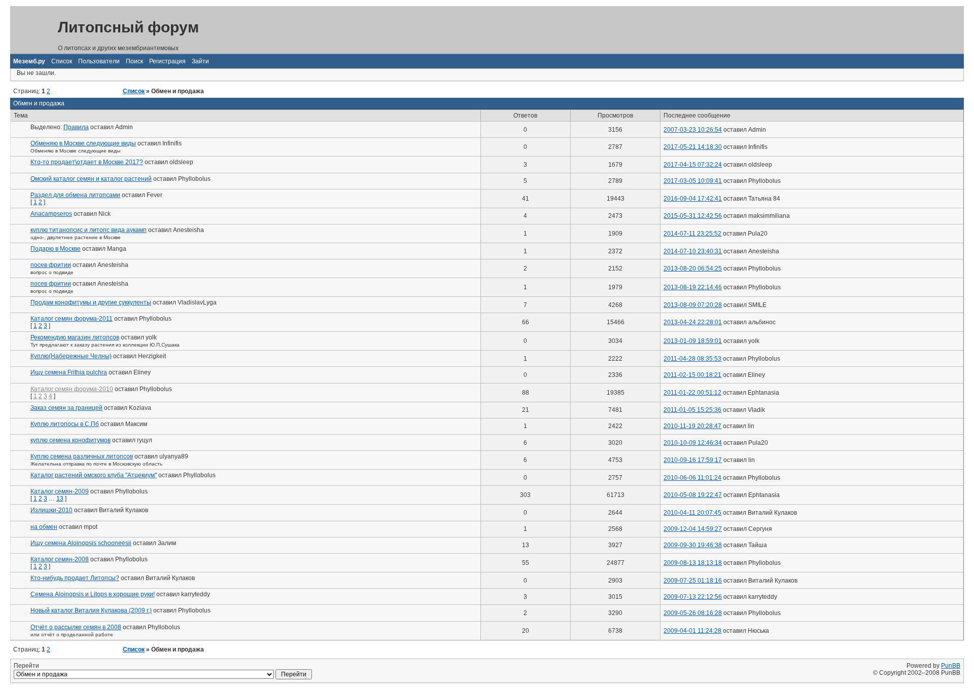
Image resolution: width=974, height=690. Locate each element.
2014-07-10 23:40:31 (693, 251)
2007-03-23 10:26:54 (693, 129)
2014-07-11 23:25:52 (692, 233)
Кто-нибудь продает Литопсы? (74, 578)
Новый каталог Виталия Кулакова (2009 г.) (91, 610)
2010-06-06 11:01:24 (692, 477)
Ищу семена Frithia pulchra (68, 372)
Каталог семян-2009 (59, 491)
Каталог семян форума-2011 (71, 318)
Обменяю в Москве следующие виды (83, 143)
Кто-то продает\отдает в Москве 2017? (86, 162)
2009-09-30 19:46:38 (693, 545)
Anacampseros (51, 213)
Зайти (200, 61)
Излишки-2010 (51, 510)
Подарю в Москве (55, 248)
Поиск (134, 61)
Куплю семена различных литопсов (81, 456)
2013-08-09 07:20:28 (693, 305)
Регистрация (167, 61)
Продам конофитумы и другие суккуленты (90, 302)
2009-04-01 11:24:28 (692, 630)
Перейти (26, 665)
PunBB (950, 665)
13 (59, 498)
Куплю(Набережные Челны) (71, 356)
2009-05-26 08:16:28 (693, 613)
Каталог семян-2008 (59, 559)
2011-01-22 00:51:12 (692, 392)
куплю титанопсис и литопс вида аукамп (88, 230)
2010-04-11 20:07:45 (692, 512)
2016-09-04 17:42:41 (693, 198)
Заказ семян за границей (66, 407)
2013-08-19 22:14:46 (693, 287)
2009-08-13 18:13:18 (693, 562)
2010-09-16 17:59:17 (693, 460)
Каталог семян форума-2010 (71, 389)
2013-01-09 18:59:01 (693, 340)
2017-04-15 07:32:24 (693, 164)
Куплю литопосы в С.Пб (64, 424)
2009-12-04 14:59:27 (693, 528)
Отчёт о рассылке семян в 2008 (75, 627)
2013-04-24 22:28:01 (693, 322)
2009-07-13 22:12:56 (693, 596)
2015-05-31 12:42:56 (693, 215)
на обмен (43, 526)
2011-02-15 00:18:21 (692, 374)
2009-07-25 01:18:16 (693, 580)
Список (61, 61)
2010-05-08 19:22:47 (693, 495)
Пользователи (99, 61)
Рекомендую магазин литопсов (74, 337)
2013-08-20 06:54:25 (693, 268)
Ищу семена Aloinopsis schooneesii (80, 543)
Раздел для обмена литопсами (75, 195)
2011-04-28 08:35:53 (692, 358)
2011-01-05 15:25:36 (692, 409)
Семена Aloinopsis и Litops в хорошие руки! (92, 594)
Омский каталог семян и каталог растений (91, 178)
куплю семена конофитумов (70, 440)
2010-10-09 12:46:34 (693, 442)
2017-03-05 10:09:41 (693, 180)
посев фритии (50, 265)
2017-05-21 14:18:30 (693, 146)
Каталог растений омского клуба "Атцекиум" (93, 475)
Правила (76, 127)
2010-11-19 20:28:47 (692, 426)
